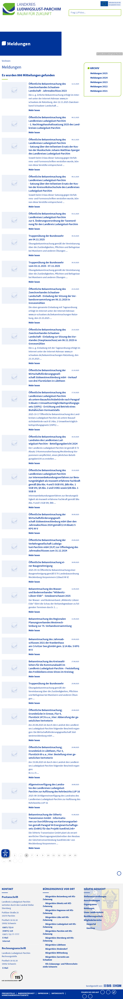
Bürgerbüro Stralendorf (56, 948)
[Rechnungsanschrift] (20, 957)
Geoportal (91, 924)
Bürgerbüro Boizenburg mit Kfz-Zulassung (59, 898)
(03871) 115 (7, 930)
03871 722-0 (7, 927)
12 (59, 855)
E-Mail (5, 937)
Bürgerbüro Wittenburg (56, 952)
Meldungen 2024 (99, 77)
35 (10, 860)
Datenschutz (58, 993)
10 (48, 855)
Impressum (43, 993)
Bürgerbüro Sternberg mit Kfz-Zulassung (58, 939)
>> (20, 861)
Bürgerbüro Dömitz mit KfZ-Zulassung (57, 905)
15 (75, 855)
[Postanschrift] (20, 919)
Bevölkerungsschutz (93, 916)
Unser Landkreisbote (93, 912)
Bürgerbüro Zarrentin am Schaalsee (56, 958)
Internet (6, 941)
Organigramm (90, 904)
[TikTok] (114, 992)
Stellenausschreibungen (95, 896)
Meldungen (89, 908)
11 (53, 855)
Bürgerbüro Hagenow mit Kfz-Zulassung (58, 911)
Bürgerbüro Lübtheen (55, 944)
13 (64, 855)
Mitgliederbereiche (93, 920)
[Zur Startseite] (32, 9)
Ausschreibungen (92, 900)
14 (70, 855)
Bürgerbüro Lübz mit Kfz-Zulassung (56, 918)
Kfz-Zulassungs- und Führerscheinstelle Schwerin (60, 965)
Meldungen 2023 (99, 82)
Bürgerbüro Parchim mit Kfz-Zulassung (57, 932)
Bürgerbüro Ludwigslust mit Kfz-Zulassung (59, 925)
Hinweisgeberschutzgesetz (15, 995)
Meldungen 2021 (99, 90)
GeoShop (90, 928)
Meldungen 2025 (99, 73)
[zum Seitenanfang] (119, 873)
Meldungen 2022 (99, 86)
